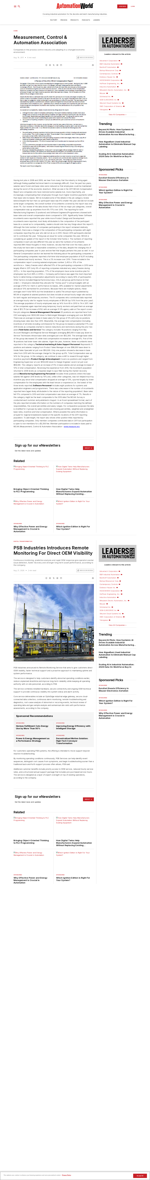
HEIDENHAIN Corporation (110, 80)
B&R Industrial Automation (110, 64)
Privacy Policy (66, 1175)
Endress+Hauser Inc (107, 77)
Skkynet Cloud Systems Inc (110, 103)
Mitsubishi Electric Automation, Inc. (113, 90)
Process (64, 20)
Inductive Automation (108, 87)
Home (16, 31)
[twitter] (54, 65)
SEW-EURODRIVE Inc (108, 100)
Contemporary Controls (109, 74)
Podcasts (86, 20)
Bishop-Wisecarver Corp (109, 70)
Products (75, 20)
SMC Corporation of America (111, 106)
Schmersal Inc (105, 96)
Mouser (102, 93)
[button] (15, 6)
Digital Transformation (23, 541)
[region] (75, 1176)
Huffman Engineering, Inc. (110, 83)
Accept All (140, 1176)
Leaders (96, 20)
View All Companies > (117, 115)
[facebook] (46, 65)
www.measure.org (71, 426)
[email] (61, 65)
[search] (19, 6)
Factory (53, 20)
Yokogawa (104, 110)
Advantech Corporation (109, 61)
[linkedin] (50, 65)
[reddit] (57, 65)
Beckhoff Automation (108, 67)
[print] (93, 65)
